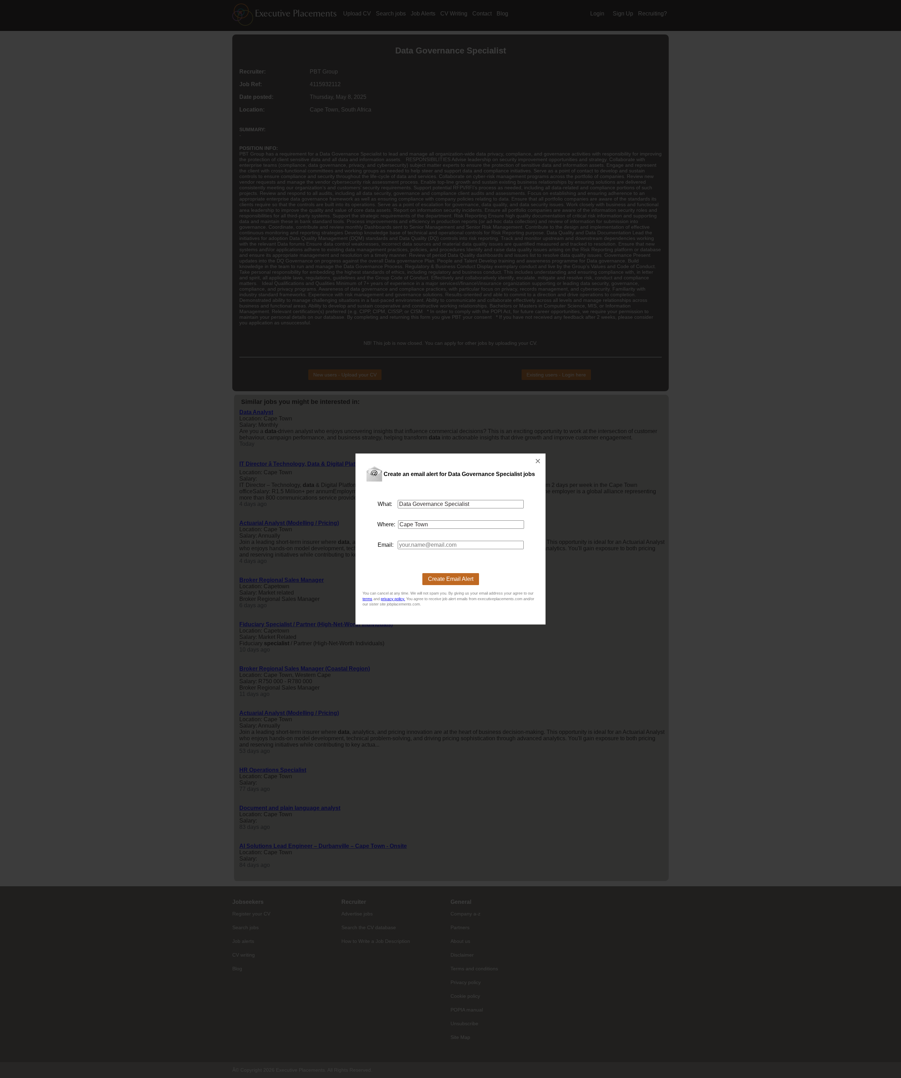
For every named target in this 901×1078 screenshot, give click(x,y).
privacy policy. (393, 599)
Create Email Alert (450, 579)
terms (367, 599)
